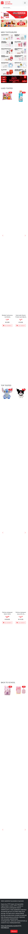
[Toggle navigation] (25, 2)
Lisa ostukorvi (8, 325)
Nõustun (14, 931)
